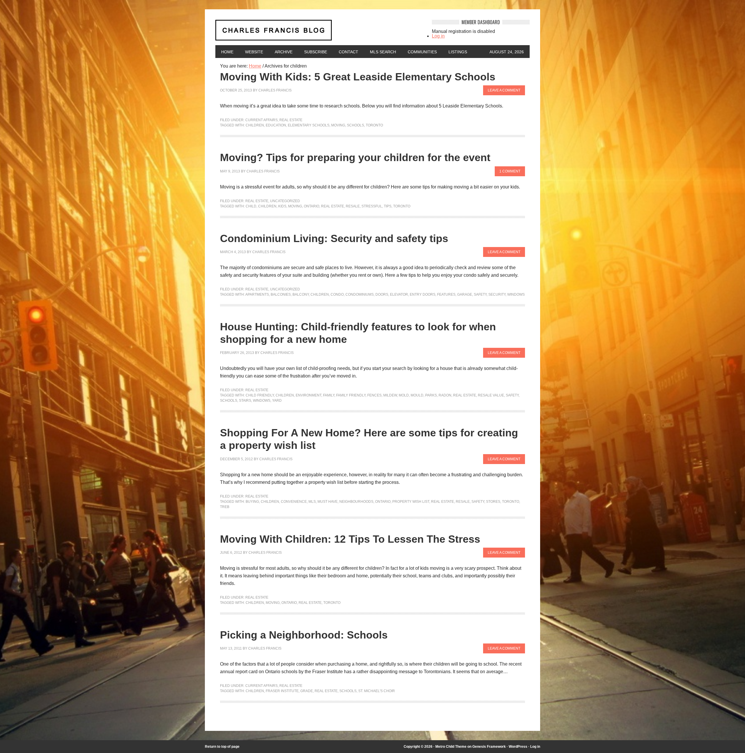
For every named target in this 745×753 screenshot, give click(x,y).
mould (417, 395)
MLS (312, 502)
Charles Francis (275, 90)
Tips (387, 206)
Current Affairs (261, 120)
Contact (348, 52)
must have (327, 502)
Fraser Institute (282, 691)
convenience (294, 502)
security (496, 294)
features (446, 294)
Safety (480, 294)
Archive (283, 52)
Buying (252, 502)
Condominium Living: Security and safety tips (334, 238)
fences (374, 395)
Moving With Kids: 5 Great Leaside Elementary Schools (357, 77)
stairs (245, 400)
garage (464, 294)
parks (431, 395)
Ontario (311, 206)
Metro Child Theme (450, 747)
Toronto (374, 125)
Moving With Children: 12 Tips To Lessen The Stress (350, 539)
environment (308, 395)
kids (282, 206)
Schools (355, 125)
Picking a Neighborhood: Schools (304, 635)
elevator (399, 294)
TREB (224, 507)
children (255, 125)
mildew (390, 395)
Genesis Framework (489, 747)
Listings (457, 52)
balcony (300, 294)
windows (516, 294)
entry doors (422, 294)
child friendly (260, 395)
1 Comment (509, 171)
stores (493, 502)
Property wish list (410, 502)
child (251, 206)
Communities (422, 52)
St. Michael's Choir (376, 691)
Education (276, 125)
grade (306, 691)
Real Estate (290, 120)
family (328, 395)
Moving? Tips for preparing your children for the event (355, 157)
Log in (438, 35)
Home (227, 52)
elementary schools (308, 125)
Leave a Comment (504, 90)
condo (337, 294)
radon (445, 395)
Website (254, 52)
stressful (371, 206)
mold (404, 395)
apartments (257, 294)
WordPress (518, 747)
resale (353, 206)
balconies (281, 294)
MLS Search (383, 52)
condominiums (359, 294)
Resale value (491, 395)
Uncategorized (285, 201)
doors (381, 294)
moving (338, 125)
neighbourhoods (356, 502)
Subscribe (315, 52)
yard (277, 400)
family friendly (351, 395)
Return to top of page (222, 747)
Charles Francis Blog (318, 32)
